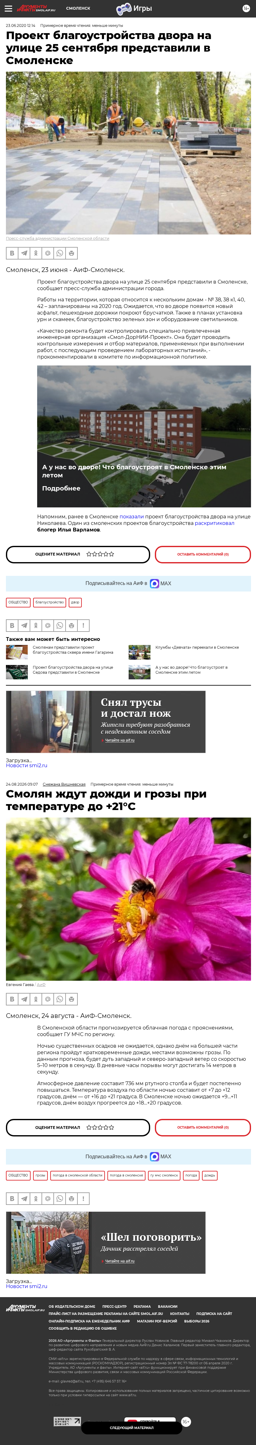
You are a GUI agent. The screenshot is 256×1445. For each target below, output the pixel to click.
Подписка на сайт (214, 1314)
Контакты (179, 1314)
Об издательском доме (72, 1307)
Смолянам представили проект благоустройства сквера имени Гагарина (73, 650)
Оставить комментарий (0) (203, 554)
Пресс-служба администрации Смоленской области (57, 238)
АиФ (41, 984)
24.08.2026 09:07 (22, 784)
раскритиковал (214, 523)
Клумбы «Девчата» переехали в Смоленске (197, 647)
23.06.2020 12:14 (20, 25)
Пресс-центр (114, 1307)
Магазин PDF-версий (157, 1321)
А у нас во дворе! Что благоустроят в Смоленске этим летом (134, 471)
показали (132, 517)
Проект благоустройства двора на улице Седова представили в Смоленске (73, 670)
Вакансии (167, 1307)
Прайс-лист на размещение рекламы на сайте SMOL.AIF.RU (106, 1314)
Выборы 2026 (196, 1321)
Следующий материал (132, 1428)
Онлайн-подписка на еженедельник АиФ (89, 1321)
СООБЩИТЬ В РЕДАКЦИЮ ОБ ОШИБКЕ (83, 1329)
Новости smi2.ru (26, 765)
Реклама (142, 1307)
